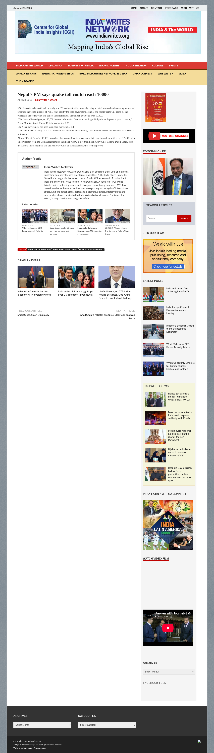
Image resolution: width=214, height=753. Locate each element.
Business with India (81, 65)
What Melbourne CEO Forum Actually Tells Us (32, 229)
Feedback (171, 8)
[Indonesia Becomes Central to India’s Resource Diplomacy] (153, 326)
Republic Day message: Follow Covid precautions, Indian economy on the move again (180, 474)
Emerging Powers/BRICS (58, 73)
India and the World (29, 65)
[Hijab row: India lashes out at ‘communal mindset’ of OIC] (155, 450)
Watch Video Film (156, 558)
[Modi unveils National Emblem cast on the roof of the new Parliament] (155, 431)
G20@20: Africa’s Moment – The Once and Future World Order (117, 231)
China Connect (142, 73)
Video (182, 73)
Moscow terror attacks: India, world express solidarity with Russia (180, 415)
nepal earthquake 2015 (39, 249)
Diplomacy (55, 65)
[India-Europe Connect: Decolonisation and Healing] (153, 307)
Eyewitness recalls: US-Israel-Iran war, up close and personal (62, 231)
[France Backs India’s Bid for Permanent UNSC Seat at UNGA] (155, 394)
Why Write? (165, 73)
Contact (156, 8)
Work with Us (190, 8)
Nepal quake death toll (91, 249)
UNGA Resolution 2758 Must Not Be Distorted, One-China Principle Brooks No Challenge (115, 294)
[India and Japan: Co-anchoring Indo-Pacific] (153, 289)
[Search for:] (168, 218)
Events (173, 65)
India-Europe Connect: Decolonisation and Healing (178, 310)
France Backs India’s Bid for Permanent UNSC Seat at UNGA (179, 397)
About (144, 8)
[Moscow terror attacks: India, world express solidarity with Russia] (155, 412)
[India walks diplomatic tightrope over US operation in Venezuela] (76, 278)
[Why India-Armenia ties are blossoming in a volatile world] (36, 278)
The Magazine (25, 81)
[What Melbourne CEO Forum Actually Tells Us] (153, 344)
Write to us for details (22, 748)
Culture (157, 65)
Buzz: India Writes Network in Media (103, 73)
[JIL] (199, 741)
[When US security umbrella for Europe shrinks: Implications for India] (153, 363)
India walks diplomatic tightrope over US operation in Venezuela (89, 231)
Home (133, 8)
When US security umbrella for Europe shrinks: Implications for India (180, 366)
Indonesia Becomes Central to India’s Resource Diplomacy (180, 329)
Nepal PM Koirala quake (65, 249)
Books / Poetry (109, 65)
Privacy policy (40, 748)
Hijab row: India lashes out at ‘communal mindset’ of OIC (179, 452)
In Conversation (135, 65)
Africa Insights (26, 73)
